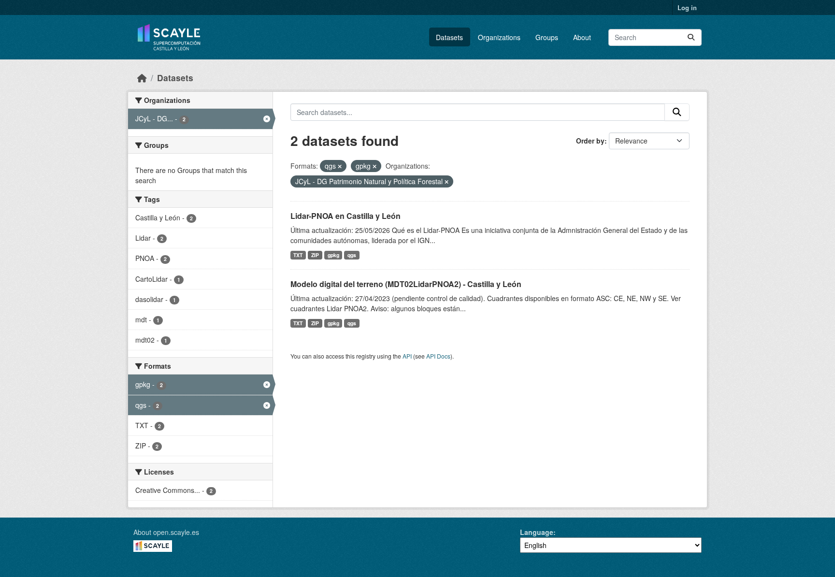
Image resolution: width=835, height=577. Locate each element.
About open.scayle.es (166, 532)
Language (536, 532)
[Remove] (340, 166)
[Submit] (691, 37)
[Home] (142, 78)
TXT (297, 255)
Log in (687, 7)
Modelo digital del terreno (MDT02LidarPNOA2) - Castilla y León (405, 283)
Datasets (449, 37)
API (407, 356)
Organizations (499, 37)
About (582, 37)
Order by (590, 140)
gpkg (333, 255)
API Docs (438, 356)
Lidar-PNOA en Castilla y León (345, 215)
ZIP (315, 255)
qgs (351, 255)
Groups (546, 37)
